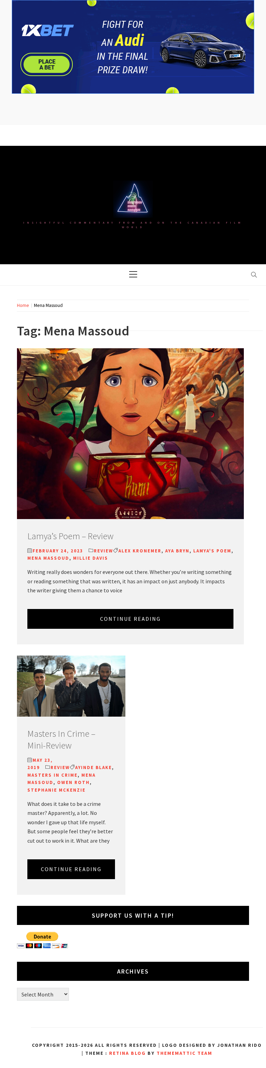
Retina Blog (127, 1053)
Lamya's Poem (212, 551)
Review (103, 551)
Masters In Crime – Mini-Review (61, 739)
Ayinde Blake (93, 767)
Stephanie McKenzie (56, 790)
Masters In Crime (52, 775)
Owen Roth (73, 782)
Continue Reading (130, 618)
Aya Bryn (177, 551)
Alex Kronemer (139, 551)
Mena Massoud (48, 558)
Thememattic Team (184, 1053)
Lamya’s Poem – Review (70, 536)
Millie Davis (90, 558)
